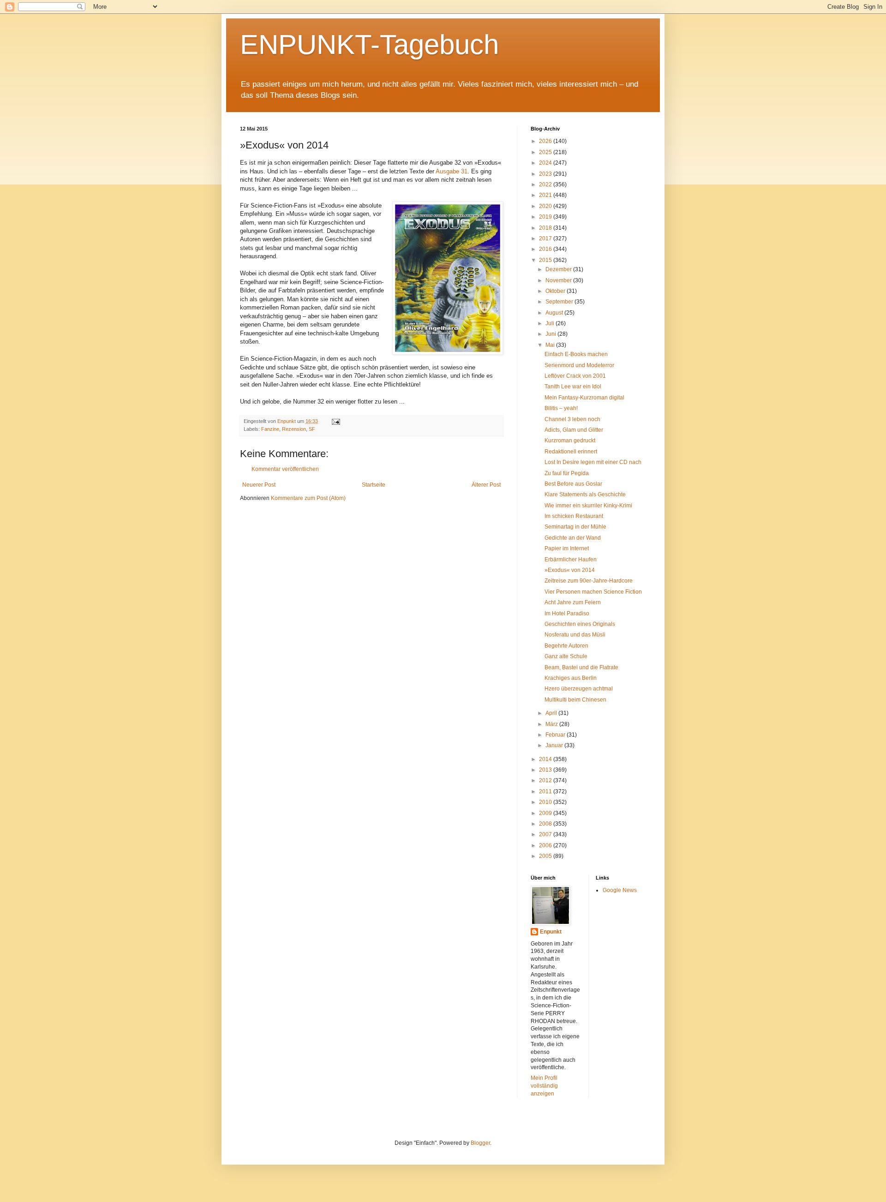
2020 (546, 206)
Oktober (556, 291)
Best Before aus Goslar (573, 484)
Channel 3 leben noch (572, 419)
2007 (546, 834)
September (560, 301)
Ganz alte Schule (566, 656)
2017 (546, 238)
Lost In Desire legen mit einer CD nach (593, 462)
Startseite (373, 485)
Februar (556, 735)
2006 (546, 845)
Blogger (480, 1143)
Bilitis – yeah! (561, 408)
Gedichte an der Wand (573, 538)
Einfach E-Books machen (576, 354)
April (551, 713)
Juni (551, 334)
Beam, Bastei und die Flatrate (581, 667)
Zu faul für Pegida (567, 473)
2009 (546, 813)
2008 (546, 824)
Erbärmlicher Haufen (571, 559)
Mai (550, 345)
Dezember (559, 269)
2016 (546, 249)
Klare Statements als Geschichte (585, 494)
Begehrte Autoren (566, 646)
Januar (554, 745)
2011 (546, 791)
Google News (620, 890)
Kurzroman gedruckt (570, 440)
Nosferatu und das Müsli (575, 634)
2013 (546, 770)
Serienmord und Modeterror (579, 365)
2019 (546, 217)
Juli (550, 323)
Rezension (294, 429)
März (552, 724)
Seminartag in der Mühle (575, 527)
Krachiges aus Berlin (571, 678)
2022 (546, 184)
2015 (546, 260)
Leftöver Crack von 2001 (575, 376)
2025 (546, 152)
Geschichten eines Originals (580, 624)
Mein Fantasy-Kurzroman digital (584, 397)
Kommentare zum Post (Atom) (308, 498)
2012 (546, 780)
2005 (546, 856)
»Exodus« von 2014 (570, 570)
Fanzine (270, 429)
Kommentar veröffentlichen (285, 469)
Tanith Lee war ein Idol (573, 386)
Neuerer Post (258, 485)
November (559, 280)
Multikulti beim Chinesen (575, 699)
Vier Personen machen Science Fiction (593, 592)
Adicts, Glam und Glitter (574, 430)
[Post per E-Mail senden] (335, 421)
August (554, 312)
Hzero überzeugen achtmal (579, 688)
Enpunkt (551, 931)
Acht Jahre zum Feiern (573, 602)
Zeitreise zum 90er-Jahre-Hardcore (589, 580)
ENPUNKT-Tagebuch (369, 44)
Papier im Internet (567, 548)
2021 (546, 195)
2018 (546, 228)
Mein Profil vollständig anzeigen (544, 1086)
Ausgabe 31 (451, 171)
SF (312, 429)
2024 (546, 163)
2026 (546, 141)
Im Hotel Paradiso (567, 613)
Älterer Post (486, 485)
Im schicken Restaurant (574, 516)
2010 (546, 802)
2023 (546, 174)
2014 (546, 759)
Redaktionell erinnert (571, 451)
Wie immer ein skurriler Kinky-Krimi (588, 505)
